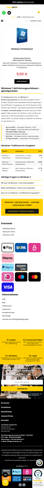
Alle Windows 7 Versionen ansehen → (22, 211)
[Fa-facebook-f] (20, 484)
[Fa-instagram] (24, 484)
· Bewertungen (22, 17)
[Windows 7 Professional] (22, 35)
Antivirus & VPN (8, 235)
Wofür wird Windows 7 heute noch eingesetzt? (18, 188)
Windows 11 (11, 121)
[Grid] (2, 21)
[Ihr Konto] (42, 13)
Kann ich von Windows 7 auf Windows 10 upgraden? (20, 193)
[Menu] (2, 7)
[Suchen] (34, 13)
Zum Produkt (22, 81)
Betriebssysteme (9, 228)
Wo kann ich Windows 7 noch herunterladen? (17, 183)
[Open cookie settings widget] (5, 474)
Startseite (6, 223)
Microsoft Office (9, 232)
